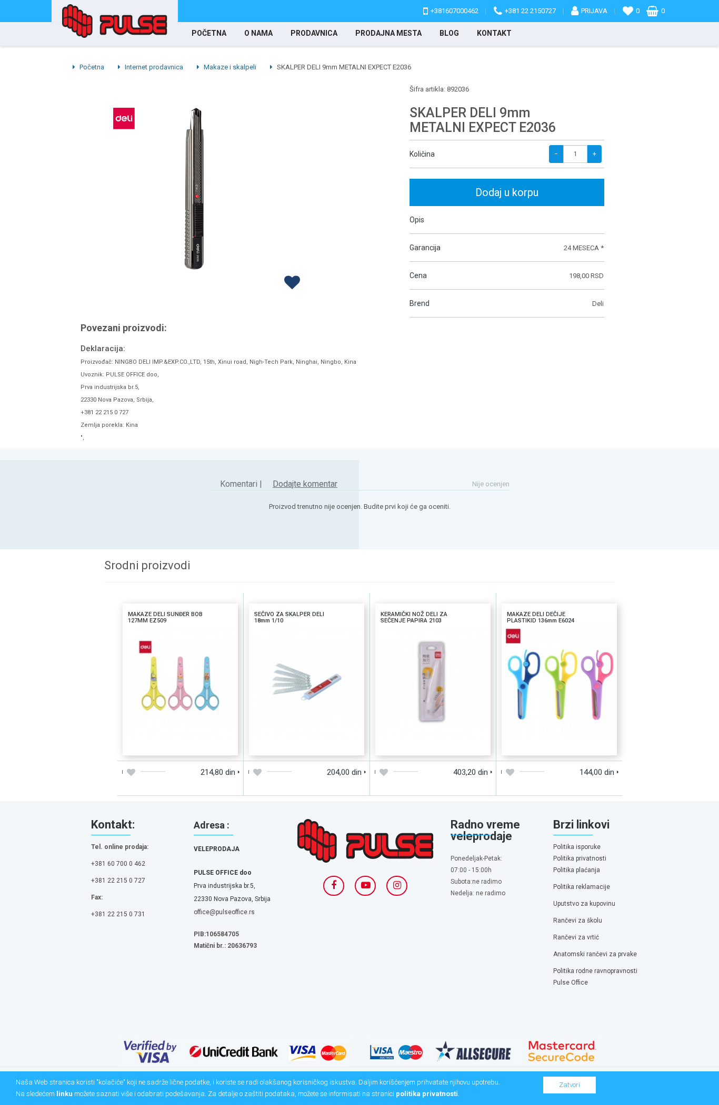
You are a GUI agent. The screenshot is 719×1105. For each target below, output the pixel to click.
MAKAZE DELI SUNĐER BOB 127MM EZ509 (180, 638)
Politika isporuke (577, 847)
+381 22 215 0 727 (118, 880)
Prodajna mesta (388, 33)
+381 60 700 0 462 (118, 863)
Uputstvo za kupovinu (584, 903)
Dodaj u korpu (506, 192)
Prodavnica (314, 33)
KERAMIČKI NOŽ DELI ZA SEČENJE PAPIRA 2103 (433, 638)
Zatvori (569, 1085)
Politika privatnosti (579, 858)
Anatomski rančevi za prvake (595, 954)
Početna (209, 33)
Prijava (594, 11)
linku (64, 1094)
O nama (258, 33)
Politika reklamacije (581, 887)
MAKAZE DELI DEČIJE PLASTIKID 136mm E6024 (559, 638)
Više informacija (180, 680)
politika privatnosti (427, 1094)
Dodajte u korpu (151, 743)
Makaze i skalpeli (229, 67)
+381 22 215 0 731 (118, 914)
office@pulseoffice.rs (224, 912)
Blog (449, 33)
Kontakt (494, 33)
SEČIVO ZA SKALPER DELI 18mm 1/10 (307, 638)
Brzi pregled (209, 743)
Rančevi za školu (577, 920)
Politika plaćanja (576, 870)
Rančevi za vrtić (576, 937)
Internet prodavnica (153, 67)
